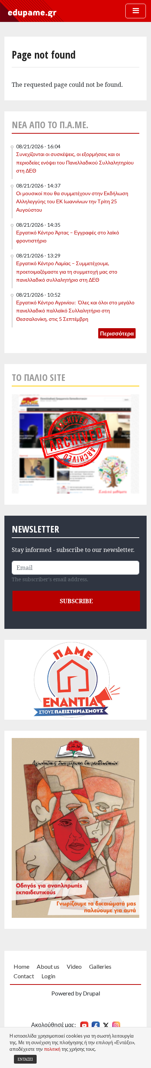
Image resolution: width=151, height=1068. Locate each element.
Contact (24, 975)
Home (21, 966)
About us (48, 966)
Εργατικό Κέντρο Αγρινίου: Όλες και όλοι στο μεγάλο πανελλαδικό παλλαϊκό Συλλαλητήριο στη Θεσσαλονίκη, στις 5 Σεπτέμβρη (75, 310)
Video (74, 966)
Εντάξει (25, 1059)
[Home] (32, 13)
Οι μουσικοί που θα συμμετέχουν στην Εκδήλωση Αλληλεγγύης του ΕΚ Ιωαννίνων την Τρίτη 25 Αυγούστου (72, 201)
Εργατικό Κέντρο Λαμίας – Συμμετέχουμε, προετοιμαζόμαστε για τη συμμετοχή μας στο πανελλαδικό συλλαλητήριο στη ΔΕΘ (66, 271)
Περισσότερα (117, 333)
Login (48, 975)
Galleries (100, 966)
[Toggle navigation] (135, 11)
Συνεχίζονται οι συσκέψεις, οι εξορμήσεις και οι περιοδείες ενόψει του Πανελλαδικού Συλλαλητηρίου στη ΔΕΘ (75, 162)
